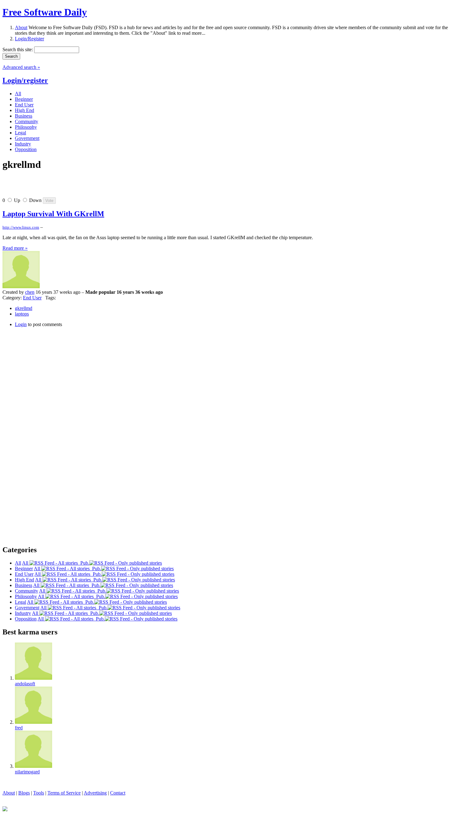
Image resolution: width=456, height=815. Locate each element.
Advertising (95, 792)
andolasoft (25, 683)
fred (19, 727)
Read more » (15, 248)
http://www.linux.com (20, 227)
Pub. (83, 563)
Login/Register (29, 38)
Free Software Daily (44, 12)
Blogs (24, 792)
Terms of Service (64, 792)
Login (21, 324)
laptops (22, 313)
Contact (117, 792)
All (25, 563)
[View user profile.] (21, 286)
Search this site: (18, 49)
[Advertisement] (75, 186)
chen (29, 292)
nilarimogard (27, 771)
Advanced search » (21, 67)
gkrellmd (23, 308)
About (21, 27)
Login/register (25, 80)
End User (32, 297)
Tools (38, 792)
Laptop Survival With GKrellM (53, 214)
